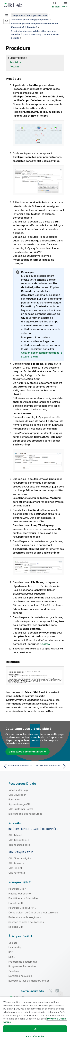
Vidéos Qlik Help (18, 790)
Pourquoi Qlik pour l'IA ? (22, 907)
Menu (65, 6)
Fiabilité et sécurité (19, 893)
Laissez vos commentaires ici (27, 751)
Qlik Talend (15, 835)
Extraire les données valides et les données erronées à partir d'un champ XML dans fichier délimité (35, 34)
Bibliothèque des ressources (25, 813)
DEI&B (11, 956)
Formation (14, 799)
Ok (35, 1028)
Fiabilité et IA (15, 903)
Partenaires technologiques (24, 917)
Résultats (14, 66)
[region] (35, 1018)
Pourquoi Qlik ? (17, 888)
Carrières (13, 971)
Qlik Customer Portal (20, 809)
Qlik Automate (16, 872)
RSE (10, 952)
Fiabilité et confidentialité (23, 898)
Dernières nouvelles (20, 975)
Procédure (15, 62)
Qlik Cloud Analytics (19, 858)
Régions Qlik (15, 926)
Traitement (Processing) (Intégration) (30, 19)
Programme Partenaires (22, 966)
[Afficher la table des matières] (6, 15)
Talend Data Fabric (19, 844)
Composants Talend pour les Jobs (29, 15)
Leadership (15, 947)
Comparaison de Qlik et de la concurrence (33, 912)
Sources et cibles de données (26, 922)
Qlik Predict (15, 867)
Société (13, 942)
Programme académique (23, 961)
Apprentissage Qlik (19, 804)
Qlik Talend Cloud (18, 840)
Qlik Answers (16, 863)
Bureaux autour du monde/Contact (28, 980)
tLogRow (45, 644)
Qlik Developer (17, 794)
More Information (35, 1036)
